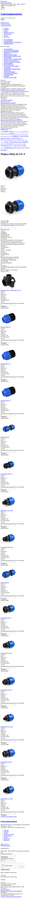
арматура (15, 140)
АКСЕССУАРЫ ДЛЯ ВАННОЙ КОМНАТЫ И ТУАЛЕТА (12, 59)
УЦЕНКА (6, 76)
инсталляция (9, 136)
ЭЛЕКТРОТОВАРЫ (9, 72)
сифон (24, 144)
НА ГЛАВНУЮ (8, 39)
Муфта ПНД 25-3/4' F (6, 762)
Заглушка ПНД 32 (5, 400)
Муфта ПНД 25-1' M (6, 653)
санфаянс (16, 136)
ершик (11, 131)
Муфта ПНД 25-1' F (6, 618)
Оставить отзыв (5, 889)
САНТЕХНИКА (8, 41)
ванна (26, 140)
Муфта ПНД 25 (5, 582)
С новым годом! (5, 83)
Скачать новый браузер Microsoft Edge (11, 896)
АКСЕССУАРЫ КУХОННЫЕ (12, 62)
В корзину (3, 233)
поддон (26, 134)
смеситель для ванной (18, 142)
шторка (4, 150)
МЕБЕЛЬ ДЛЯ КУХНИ (10, 54)
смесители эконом (23, 148)
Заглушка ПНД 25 (5, 363)
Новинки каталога (9, 32)
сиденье (19, 140)
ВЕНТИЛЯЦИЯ (8, 63)
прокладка (9, 144)
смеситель (16, 138)
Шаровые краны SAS (6, 111)
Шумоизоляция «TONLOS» (8, 103)
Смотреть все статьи (6, 128)
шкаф (5, 136)
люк (11, 138)
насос (2, 142)
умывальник (20, 144)
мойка (22, 134)
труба (15, 148)
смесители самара (20, 146)
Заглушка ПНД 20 (5, 327)
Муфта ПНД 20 (5, 437)
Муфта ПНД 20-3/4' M (7, 547)
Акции (6, 35)
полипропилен (6, 146)
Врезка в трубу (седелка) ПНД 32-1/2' (11, 290)
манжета (2, 148)
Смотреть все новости (7, 100)
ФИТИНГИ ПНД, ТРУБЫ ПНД (12, 42)
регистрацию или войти (7, 225)
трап (20, 134)
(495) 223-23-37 (5, 22)
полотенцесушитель (7, 140)
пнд (22, 138)
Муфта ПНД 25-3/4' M (7, 798)
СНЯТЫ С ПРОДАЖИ (10, 77)
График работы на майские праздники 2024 (12, 90)
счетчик (17, 134)
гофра (23, 140)
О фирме (6, 28)
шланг (6, 142)
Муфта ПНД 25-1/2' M (7, 726)
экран (2, 136)
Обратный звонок (5, 24)
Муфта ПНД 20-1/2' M (7, 510)
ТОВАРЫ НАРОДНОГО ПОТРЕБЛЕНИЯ (11, 74)
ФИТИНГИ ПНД (8, 43)
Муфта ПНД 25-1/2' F (6, 690)
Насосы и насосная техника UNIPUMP (11, 120)
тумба (7, 134)
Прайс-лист (7, 838)
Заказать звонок (5, 869)
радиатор (3, 144)
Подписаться (4, 857)
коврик (6, 132)
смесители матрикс (18, 131)
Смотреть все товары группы (9, 816)
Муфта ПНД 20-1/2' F (6, 474)
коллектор (15, 144)
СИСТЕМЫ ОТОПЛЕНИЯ (11, 50)
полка (12, 145)
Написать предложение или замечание (11, 891)
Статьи (6, 31)
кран (2, 131)
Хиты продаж (7, 34)
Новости (6, 29)
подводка (8, 148)
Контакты (6, 37)
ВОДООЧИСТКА (9, 64)
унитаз (12, 134)
